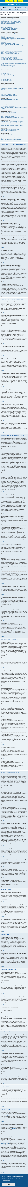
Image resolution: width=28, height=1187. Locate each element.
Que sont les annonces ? (5, 76)
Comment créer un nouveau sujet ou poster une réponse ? (12, 51)
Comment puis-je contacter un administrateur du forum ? (11, 139)
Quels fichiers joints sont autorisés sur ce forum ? (10, 129)
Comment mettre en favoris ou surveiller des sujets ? (11, 122)
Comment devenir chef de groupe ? (7, 90)
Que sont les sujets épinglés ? (6, 78)
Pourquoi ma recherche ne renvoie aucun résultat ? (10, 113)
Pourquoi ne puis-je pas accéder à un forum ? (9, 58)
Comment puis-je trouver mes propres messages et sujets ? (12, 117)
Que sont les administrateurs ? (6, 84)
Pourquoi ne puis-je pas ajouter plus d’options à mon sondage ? (13, 55)
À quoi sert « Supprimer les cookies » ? (8, 29)
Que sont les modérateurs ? (6, 85)
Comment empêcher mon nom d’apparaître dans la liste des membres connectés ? (14, 36)
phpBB (7, 367)
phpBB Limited (9, 1115)
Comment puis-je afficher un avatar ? (8, 43)
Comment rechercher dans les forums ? (8, 112)
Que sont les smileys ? (5, 73)
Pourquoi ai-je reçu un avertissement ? (8, 60)
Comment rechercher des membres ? (8, 116)
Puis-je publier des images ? (6, 74)
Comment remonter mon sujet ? (7, 66)
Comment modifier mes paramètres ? (8, 33)
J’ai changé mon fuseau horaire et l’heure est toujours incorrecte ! (13, 38)
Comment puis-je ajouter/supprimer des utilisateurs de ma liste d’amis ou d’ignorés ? (14, 108)
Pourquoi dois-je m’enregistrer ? (7, 18)
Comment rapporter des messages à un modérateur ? (11, 61)
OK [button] (9, 1184)
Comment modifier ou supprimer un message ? (9, 52)
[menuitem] (4, 7)
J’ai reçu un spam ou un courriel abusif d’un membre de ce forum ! (13, 102)
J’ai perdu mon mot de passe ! (6, 27)
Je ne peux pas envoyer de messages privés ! (9, 99)
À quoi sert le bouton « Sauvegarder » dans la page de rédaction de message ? (13, 64)
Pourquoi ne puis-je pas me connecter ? (8, 23)
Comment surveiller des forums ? (7, 124)
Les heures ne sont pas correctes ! (7, 37)
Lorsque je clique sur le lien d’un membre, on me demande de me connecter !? (14, 46)
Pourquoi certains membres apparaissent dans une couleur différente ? (12, 92)
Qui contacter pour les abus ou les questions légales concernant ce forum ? (13, 138)
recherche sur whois (5, 1143)
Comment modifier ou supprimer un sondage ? (9, 57)
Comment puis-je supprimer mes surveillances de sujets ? (12, 125)
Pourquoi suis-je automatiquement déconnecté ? (10, 28)
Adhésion (20, 1)
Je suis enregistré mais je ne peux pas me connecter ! (11, 22)
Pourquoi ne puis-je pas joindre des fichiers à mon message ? (12, 59)
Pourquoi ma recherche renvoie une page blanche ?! (11, 115)
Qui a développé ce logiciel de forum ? (8, 134)
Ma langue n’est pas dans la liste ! (7, 39)
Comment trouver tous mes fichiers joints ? (9, 130)
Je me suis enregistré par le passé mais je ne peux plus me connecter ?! (12, 25)
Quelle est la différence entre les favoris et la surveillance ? (12, 121)
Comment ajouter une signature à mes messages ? (10, 53)
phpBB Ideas (13, 1128)
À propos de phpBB (12, 1118)
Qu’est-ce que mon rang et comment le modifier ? (10, 44)
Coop (15, 1)
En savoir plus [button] (6, 1180)
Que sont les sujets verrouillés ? (7, 79)
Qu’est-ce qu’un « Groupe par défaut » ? (8, 94)
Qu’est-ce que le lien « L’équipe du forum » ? (9, 95)
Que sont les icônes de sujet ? (6, 80)
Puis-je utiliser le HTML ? (5, 72)
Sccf (6, 1)
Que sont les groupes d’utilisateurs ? (8, 87)
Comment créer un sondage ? (6, 54)
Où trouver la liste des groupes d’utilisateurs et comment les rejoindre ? (12, 89)
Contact (10, 1)
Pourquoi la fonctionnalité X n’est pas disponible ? (10, 135)
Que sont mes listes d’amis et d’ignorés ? (8, 106)
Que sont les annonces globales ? (7, 75)
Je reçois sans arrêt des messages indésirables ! (10, 100)
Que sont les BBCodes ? (5, 70)
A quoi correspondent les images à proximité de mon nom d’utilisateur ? (11, 42)
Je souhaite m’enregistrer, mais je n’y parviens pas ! (10, 21)
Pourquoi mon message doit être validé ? (8, 65)
